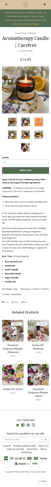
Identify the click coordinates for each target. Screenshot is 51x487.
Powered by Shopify (38, 472)
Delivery (43, 449)
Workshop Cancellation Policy (24, 446)
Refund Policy (26, 452)
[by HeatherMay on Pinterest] (28, 425)
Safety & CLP (43, 446)
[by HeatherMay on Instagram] (33, 425)
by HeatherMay (26, 50)
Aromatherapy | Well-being (25, 33)
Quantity (5, 158)
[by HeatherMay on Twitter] (17, 425)
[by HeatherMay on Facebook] (23, 425)
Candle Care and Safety (15, 449)
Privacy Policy (32, 449)
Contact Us (7, 446)
